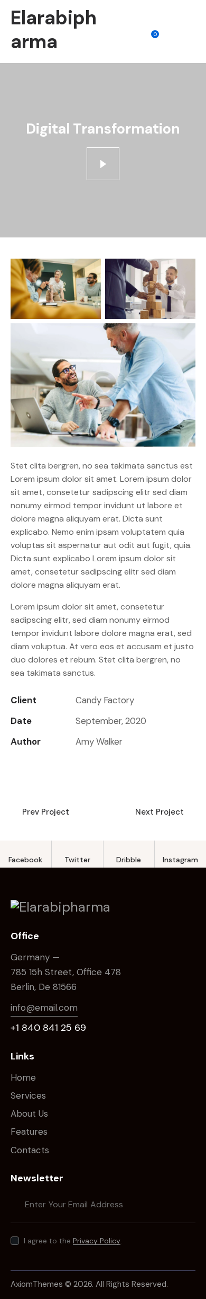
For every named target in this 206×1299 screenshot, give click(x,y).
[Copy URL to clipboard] (89, 764)
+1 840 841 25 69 (48, 1027)
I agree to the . (73, 1240)
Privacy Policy (96, 1241)
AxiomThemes (37, 1284)
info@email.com (44, 1007)
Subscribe (187, 1204)
